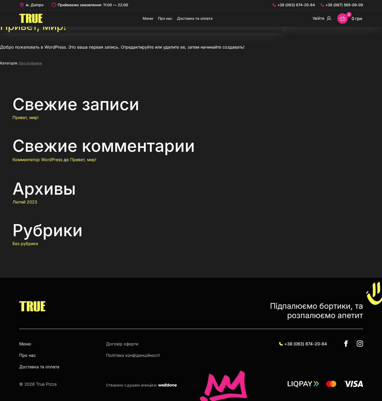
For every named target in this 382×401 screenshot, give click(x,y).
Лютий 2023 (24, 202)
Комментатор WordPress (37, 159)
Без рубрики (30, 63)
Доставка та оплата (195, 18)
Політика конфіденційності (133, 355)
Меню (148, 18)
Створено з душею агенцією (131, 385)
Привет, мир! (25, 117)
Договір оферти (122, 343)
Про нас (165, 18)
